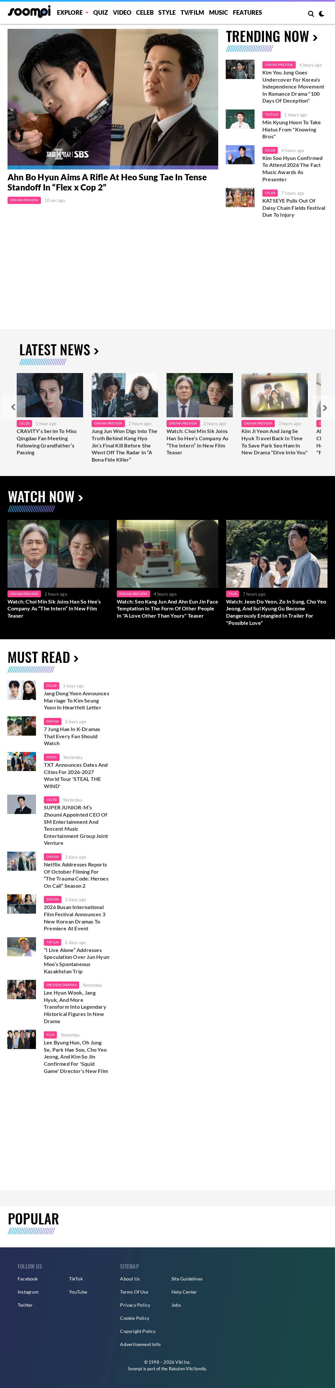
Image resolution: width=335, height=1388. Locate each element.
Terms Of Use (134, 1292)
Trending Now (267, 36)
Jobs (176, 1305)
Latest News (54, 349)
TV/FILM (192, 12)
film (50, 1035)
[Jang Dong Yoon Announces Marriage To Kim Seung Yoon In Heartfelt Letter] (21, 690)
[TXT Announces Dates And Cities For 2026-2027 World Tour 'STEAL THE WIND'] (21, 761)
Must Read (39, 656)
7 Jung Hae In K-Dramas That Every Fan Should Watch (72, 736)
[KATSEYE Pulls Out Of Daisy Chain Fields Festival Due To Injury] (240, 197)
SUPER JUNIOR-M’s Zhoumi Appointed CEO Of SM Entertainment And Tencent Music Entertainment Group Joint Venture (76, 825)
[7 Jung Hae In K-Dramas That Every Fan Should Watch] (21, 726)
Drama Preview (24, 200)
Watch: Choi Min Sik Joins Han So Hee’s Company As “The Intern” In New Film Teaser (198, 441)
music (51, 757)
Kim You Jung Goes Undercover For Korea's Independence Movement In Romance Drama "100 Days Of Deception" (293, 86)
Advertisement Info (140, 1344)
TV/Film (271, 114)
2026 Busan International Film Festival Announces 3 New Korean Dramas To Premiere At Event (74, 917)
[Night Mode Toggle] (321, 14)
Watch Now (41, 496)
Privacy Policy (135, 1305)
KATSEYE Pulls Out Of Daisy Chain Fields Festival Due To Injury (293, 207)
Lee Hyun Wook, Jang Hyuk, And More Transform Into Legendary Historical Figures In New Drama (75, 1006)
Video (122, 12)
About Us (130, 1278)
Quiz (100, 12)
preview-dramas (61, 985)
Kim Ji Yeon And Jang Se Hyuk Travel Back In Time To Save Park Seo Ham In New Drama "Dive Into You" (274, 441)
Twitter (25, 1305)
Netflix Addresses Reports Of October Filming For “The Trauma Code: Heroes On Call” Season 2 (76, 875)
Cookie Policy (134, 1318)
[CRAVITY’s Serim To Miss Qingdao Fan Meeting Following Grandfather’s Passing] (50, 395)
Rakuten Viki (181, 1368)
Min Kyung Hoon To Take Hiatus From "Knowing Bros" (291, 129)
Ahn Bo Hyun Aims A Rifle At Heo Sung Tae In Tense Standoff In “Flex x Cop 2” (107, 182)
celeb (51, 685)
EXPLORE (70, 12)
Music (218, 12)
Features (247, 12)
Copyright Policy (137, 1331)
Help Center (184, 1292)
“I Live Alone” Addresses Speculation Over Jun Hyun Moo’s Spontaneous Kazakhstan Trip (76, 960)
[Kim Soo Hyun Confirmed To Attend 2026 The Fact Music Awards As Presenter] (240, 155)
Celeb (145, 12)
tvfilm (52, 942)
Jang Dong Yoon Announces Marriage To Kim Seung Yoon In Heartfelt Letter (76, 700)
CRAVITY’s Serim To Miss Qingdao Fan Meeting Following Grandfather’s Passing (47, 441)
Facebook (28, 1278)
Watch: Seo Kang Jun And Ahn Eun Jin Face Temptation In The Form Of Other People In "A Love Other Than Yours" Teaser (167, 608)
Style (167, 12)
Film (233, 594)
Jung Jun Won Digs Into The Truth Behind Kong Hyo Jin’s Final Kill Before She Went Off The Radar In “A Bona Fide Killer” (124, 445)
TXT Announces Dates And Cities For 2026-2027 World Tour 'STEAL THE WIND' (76, 775)
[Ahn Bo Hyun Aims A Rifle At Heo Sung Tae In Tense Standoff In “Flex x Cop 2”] (113, 99)
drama (52, 721)
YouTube (78, 1292)
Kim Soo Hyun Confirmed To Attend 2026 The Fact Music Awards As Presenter (292, 168)
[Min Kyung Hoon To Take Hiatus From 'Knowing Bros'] (240, 119)
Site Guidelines (187, 1278)
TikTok (76, 1278)
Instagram (28, 1292)
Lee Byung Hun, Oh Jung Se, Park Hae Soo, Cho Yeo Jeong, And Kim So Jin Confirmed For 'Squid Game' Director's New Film (76, 1056)
